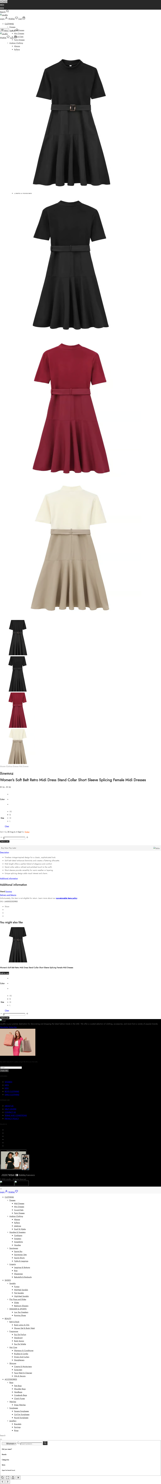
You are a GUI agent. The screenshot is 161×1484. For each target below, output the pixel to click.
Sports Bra (18, 1251)
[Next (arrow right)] (7, 1482)
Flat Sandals (19, 1293)
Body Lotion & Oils (21, 1325)
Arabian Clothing (16, 43)
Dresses (12, 27)
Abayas (17, 46)
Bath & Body (14, 1321)
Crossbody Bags (20, 1395)
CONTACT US (10, 1112)
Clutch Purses (19, 1398)
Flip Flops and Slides (17, 1299)
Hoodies (17, 1245)
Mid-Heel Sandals (21, 1289)
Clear (7, 826)
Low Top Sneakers (21, 1312)
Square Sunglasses (21, 1411)
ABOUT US (9, 1106)
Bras (15, 1270)
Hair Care (13, 1347)
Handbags (18, 1392)
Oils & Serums (19, 1376)
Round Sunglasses (21, 1417)
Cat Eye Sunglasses (21, 1414)
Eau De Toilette (20, 1344)
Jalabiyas (17, 1226)
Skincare (12, 1363)
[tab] (80, 852)
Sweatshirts (18, 1241)
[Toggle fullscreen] (7, 1478)
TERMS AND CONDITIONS (16, 1115)
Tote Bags (18, 1385)
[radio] (11, 794)
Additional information (9, 878)
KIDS (2, 8)
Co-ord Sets (18, 36)
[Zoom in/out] (2, 1478)
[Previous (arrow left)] (2, 1482)
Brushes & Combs (21, 1353)
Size (2, 818)
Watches (12, 1401)
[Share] (13, 1478)
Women (2, 766)
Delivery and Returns (8, 895)
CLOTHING (9, 23)
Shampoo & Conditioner (23, 1350)
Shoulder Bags (20, 1388)
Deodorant (18, 1337)
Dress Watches (20, 1404)
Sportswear (13, 1248)
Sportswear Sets (20, 1254)
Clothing (9, 766)
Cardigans (18, 1235)
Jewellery (12, 1420)
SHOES (8, 1280)
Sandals (12, 1283)
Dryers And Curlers (21, 1357)
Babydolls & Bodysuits (23, 1277)
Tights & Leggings (21, 1261)
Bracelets (17, 1424)
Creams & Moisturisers (23, 1366)
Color (2, 799)
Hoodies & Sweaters (17, 1232)
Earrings (17, 1427)
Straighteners (19, 1360)
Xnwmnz (8, 891)
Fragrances (13, 1331)
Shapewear (18, 1273)
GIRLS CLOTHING (12, 1094)
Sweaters (17, 1238)
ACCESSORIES (11, 1379)
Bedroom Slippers (21, 1305)
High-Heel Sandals (21, 1296)
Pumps (16, 1286)
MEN (2, 4)
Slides (16, 1302)
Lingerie (12, 1264)
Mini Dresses (19, 33)
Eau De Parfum (20, 1334)
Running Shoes (20, 1315)
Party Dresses (19, 39)
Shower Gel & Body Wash (24, 1328)
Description (4, 852)
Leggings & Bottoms (22, 1267)
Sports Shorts (19, 1257)
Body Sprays (19, 1341)
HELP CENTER (10, 1109)
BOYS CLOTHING (12, 1091)
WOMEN (3, 1)
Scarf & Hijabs (20, 1229)
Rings (16, 1430)
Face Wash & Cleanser (23, 1373)
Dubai (27, 832)
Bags (11, 1382)
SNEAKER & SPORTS (18, 1309)
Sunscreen (18, 1369)
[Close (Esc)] (18, 1478)
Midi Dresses (19, 30)
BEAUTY (8, 1318)
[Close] (1, 1188)
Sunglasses (13, 1408)
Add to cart (4, 841)
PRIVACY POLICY (12, 1118)
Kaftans (17, 49)
